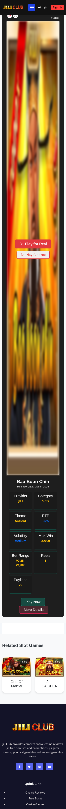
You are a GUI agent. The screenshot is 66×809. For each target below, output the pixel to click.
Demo (17, 671)
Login (44, 7)
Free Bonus (35, 798)
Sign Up (57, 7)
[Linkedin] (39, 766)
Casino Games (35, 804)
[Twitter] (29, 766)
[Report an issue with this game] (9, 15)
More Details (34, 610)
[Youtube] (49, 766)
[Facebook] (19, 766)
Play (16, 662)
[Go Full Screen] (15, 15)
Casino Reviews (35, 792)
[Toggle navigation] (31, 7)
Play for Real (36, 244)
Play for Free (36, 255)
